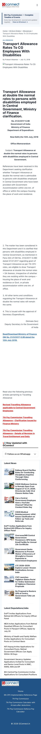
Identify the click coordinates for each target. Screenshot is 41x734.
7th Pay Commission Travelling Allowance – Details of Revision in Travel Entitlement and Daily (19, 433)
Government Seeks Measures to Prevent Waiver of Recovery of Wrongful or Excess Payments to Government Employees (26, 555)
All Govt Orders (15, 31)
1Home (20, 691)
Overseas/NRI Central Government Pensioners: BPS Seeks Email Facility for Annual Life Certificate (25, 540)
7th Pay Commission (20, 699)
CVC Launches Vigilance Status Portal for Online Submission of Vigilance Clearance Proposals (25, 581)
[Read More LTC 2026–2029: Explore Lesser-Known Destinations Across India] (9, 567)
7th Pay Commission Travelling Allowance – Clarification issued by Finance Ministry (19, 420)
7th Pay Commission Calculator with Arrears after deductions (20, 703)
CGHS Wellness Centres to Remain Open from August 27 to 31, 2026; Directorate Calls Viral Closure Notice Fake (26, 488)
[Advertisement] (20, 220)
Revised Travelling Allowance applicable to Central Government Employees (19, 408)
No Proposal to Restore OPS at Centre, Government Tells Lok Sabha (25, 594)
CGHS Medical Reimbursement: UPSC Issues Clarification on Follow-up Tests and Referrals (25, 516)
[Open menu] (37, 5)
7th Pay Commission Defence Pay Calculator (20, 710)
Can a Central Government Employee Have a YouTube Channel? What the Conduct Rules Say (25, 502)
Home (5, 31)
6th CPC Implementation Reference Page (20, 695)
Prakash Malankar (11, 59)
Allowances (27, 31)
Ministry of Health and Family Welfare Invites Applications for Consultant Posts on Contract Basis (20, 639)
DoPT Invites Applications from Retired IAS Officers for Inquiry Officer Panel (18, 528)
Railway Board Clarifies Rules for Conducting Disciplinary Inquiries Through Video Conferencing (25, 474)
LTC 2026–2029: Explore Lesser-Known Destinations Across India (25, 568)
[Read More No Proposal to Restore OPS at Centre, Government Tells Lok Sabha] (9, 592)
